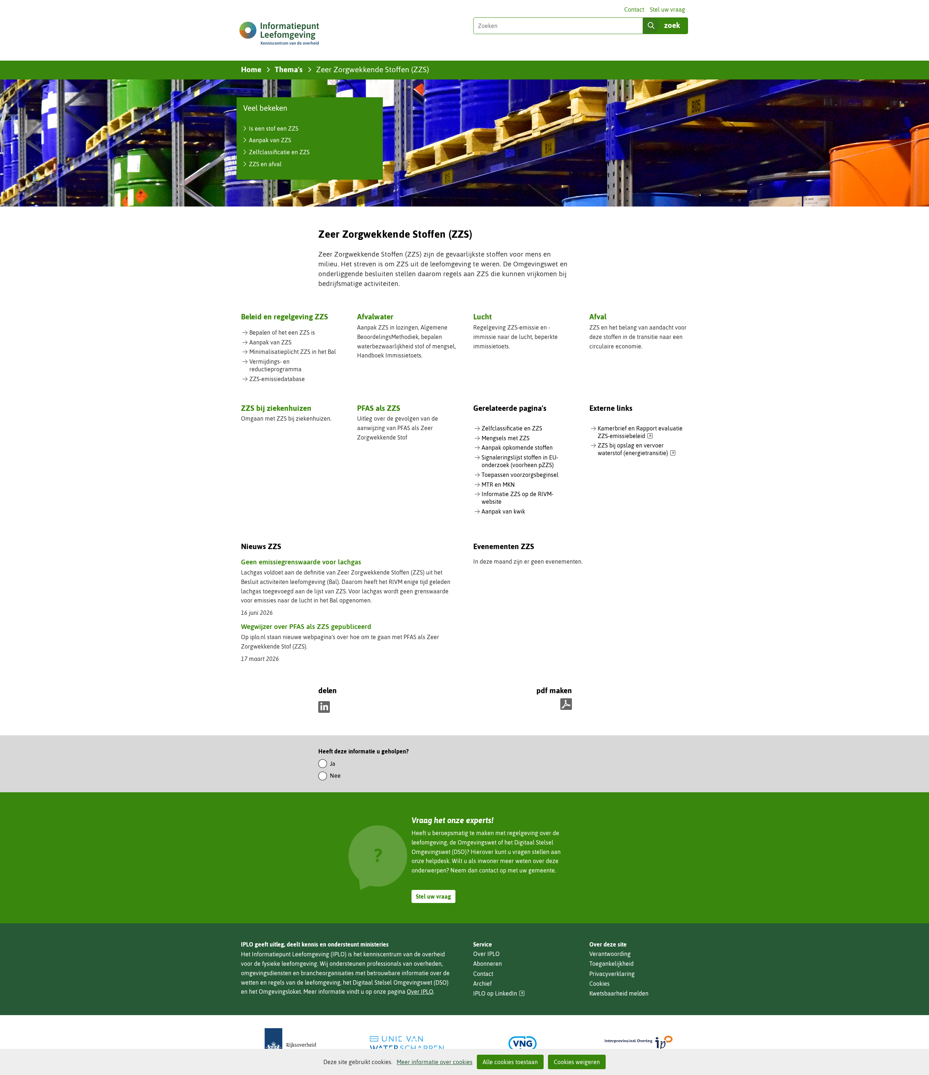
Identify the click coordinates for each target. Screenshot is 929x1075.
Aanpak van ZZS (270, 140)
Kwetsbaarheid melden (618, 993)
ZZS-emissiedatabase (277, 379)
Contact (634, 9)
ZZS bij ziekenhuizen (276, 408)
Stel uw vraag (667, 9)
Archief (482, 983)
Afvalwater (375, 316)
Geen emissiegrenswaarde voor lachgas (301, 562)
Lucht (482, 316)
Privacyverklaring (612, 973)
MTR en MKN (498, 484)
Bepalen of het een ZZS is (282, 332)
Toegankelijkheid (611, 963)
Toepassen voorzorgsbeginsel (520, 474)
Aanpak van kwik (503, 511)
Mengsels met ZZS (505, 438)
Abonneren (487, 963)
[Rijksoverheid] (290, 1043)
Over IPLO (420, 991)
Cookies (599, 983)
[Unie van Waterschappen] (406, 1043)
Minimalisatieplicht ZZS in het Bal (292, 351)
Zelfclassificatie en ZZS (279, 152)
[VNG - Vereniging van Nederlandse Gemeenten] (522, 1043)
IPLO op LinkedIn (499, 993)
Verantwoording (610, 954)
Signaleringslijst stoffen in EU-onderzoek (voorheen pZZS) (520, 461)
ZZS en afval (265, 164)
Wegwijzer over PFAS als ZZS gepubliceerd (306, 626)
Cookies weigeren (577, 1062)
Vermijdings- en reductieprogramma (275, 365)
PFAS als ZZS (378, 408)
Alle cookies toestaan (510, 1062)
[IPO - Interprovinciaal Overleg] (638, 1043)
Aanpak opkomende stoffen (517, 447)
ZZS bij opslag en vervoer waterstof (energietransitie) (637, 449)
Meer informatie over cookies (434, 1062)
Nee (335, 775)
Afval (597, 316)
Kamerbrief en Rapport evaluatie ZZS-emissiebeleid (640, 432)
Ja (332, 763)
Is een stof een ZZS (273, 128)
